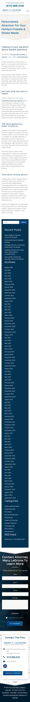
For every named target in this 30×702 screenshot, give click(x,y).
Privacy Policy (22, 692)
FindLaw (15, 698)
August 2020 (9, 467)
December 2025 (10, 290)
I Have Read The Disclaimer (16, 618)
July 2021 (7, 436)
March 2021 (8, 447)
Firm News (8, 512)
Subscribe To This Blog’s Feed (14, 539)
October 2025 (9, 295)
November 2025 (10, 293)
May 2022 (8, 408)
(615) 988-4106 (15, 5)
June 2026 (8, 273)
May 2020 (8, 475)
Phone (15, 590)
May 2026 (8, 276)
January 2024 (9, 354)
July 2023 (7, 371)
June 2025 (8, 307)
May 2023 (8, 377)
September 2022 (10, 397)
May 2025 (8, 309)
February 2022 (9, 416)
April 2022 (8, 411)
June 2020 (8, 472)
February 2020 (9, 484)
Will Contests (9, 529)
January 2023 (9, 385)
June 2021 (8, 439)
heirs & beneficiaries (11, 515)
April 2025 (8, 312)
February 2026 (9, 284)
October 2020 (9, 461)
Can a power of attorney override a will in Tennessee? (14, 258)
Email (15, 582)
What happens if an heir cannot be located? (13, 236)
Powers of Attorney (11, 520)
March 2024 (8, 349)
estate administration (12, 506)
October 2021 (9, 428)
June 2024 (8, 340)
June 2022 (8, 405)
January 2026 (9, 287)
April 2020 (8, 478)
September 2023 (10, 366)
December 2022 (10, 388)
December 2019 (10, 489)
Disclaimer (15, 613)
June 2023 (8, 374)
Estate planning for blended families (14, 241)
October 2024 (9, 329)
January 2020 (9, 487)
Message (15, 598)
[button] (27, 11)
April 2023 (8, 380)
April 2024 (8, 346)
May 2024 (8, 343)
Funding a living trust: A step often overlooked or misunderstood (14, 252)
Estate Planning (22, 57)
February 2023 (9, 383)
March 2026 (8, 281)
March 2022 (8, 413)
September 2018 (10, 498)
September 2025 (10, 298)
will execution (9, 531)
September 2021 (10, 430)
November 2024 (10, 326)
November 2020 (10, 458)
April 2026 (8, 279)
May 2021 (8, 442)
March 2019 (8, 495)
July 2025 (7, 304)
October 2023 (9, 363)
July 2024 (7, 338)
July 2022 (7, 402)
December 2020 (10, 456)
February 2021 (9, 450)
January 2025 (9, 321)
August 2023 (9, 369)
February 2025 (9, 318)
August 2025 (9, 301)
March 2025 (8, 315)
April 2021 (8, 444)
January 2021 (9, 453)
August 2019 (9, 492)
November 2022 (10, 391)
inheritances (9, 517)
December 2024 (10, 324)
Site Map (13, 692)
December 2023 (10, 357)
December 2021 (10, 422)
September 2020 (10, 464)
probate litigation (11, 523)
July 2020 (7, 470)
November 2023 (10, 360)
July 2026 (7, 270)
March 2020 (8, 481)
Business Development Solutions (14, 695)
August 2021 (9, 433)
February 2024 (9, 352)
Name (15, 574)
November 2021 (10, 425)
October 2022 (9, 394)
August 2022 (9, 399)
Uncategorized (9, 526)
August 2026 (9, 267)
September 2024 (10, 332)
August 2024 (9, 335)
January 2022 (9, 419)
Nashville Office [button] (12, 673)
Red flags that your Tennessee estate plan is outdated (15, 246)
